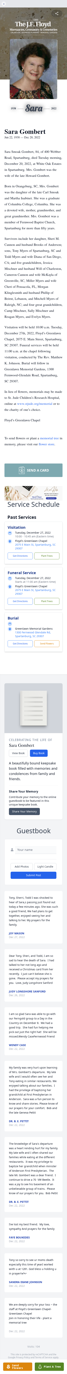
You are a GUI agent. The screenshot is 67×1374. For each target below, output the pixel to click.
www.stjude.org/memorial (35, 403)
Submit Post (33, 875)
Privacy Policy (23, 1357)
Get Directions (20, 555)
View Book (18, 753)
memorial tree (49, 438)
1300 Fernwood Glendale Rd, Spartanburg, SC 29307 (33, 634)
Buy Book (38, 753)
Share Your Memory (24, 811)
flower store (46, 444)
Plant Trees (47, 555)
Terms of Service (43, 1357)
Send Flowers (47, 643)
